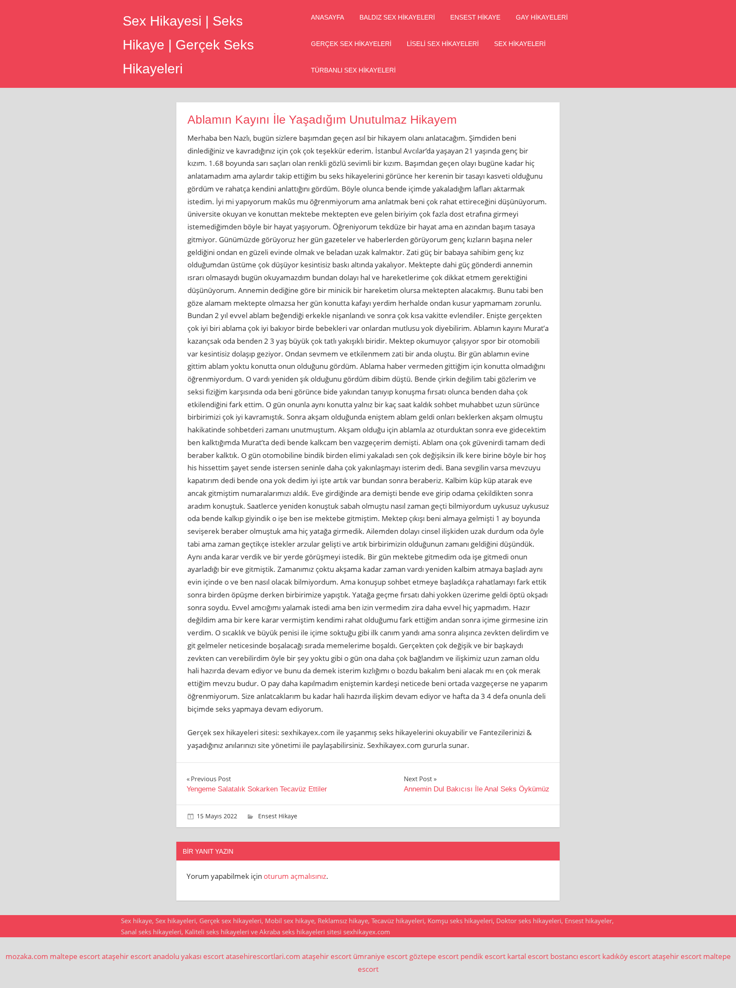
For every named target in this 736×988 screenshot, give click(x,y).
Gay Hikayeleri (542, 17)
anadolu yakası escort (188, 956)
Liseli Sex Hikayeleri (443, 43)
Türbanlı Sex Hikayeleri (353, 70)
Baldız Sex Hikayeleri (397, 17)
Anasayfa (327, 17)
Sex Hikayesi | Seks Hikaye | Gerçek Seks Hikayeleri (188, 44)
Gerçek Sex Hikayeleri (351, 43)
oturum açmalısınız (295, 876)
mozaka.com (27, 956)
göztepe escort (434, 956)
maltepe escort (75, 956)
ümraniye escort (380, 956)
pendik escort (483, 956)
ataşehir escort (126, 956)
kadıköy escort (626, 956)
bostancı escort (575, 956)
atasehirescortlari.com (263, 956)
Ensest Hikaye (475, 17)
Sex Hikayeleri (520, 43)
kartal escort (528, 956)
